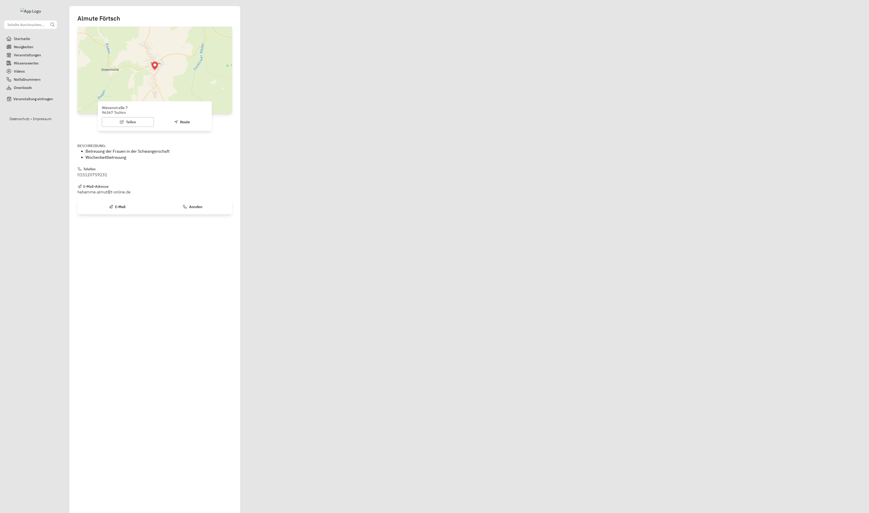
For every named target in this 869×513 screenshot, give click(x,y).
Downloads (23, 87)
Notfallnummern (27, 79)
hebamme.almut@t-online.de (104, 192)
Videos (19, 71)
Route (184, 122)
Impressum (42, 118)
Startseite (22, 38)
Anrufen (195, 206)
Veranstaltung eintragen (33, 99)
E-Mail (120, 206)
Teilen (130, 122)
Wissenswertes (26, 63)
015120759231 (92, 174)
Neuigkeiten (23, 47)
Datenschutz (19, 118)
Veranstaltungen (27, 55)
